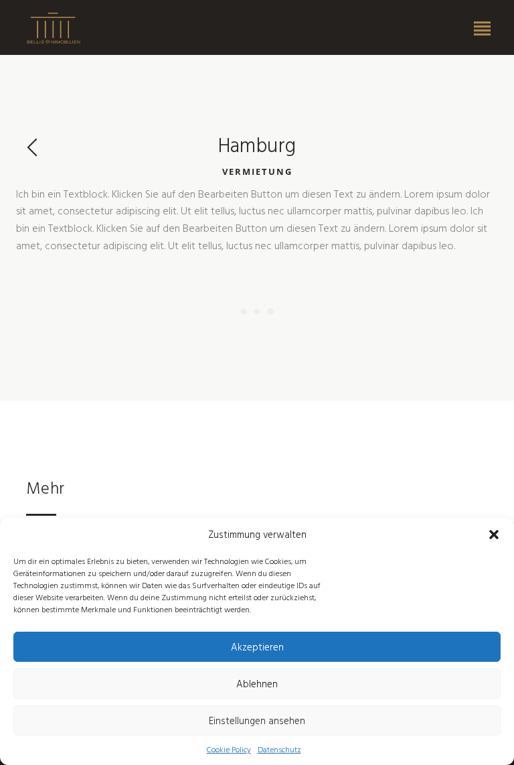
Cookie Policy (229, 749)
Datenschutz (279, 749)
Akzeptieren (257, 646)
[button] (494, 534)
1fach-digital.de (53, 28)
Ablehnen (257, 683)
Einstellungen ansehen (257, 720)
